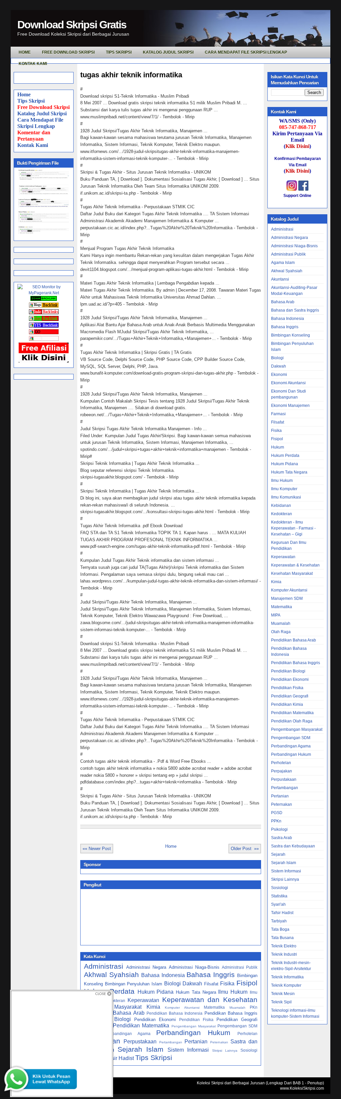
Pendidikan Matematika (141, 1025)
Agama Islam (283, 262)
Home (24, 94)
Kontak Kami (32, 145)
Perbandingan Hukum (193, 1032)
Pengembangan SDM (237, 1026)
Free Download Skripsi (68, 52)
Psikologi (279, 829)
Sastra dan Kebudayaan (293, 846)
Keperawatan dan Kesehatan (209, 999)
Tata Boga (280, 929)
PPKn (276, 821)
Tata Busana (282, 937)
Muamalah (237, 1007)
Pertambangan (170, 1042)
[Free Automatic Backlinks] (43, 299)
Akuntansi (280, 279)
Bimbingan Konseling (290, 335)
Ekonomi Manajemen (290, 405)
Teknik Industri (284, 954)
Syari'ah (278, 904)
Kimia (153, 1007)
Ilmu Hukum (232, 992)
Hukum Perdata (285, 455)
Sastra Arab (281, 837)
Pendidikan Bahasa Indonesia (175, 1013)
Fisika (227, 983)
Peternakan (219, 1042)
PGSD (276, 812)
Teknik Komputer (286, 985)
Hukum (277, 447)
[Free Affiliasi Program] (44, 361)
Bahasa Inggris (210, 974)
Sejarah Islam (141, 1049)
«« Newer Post (97, 848)
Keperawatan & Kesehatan (295, 565)
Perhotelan (247, 1033)
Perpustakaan (140, 1041)
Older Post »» (245, 848)
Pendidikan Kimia (287, 704)
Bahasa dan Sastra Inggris (295, 310)
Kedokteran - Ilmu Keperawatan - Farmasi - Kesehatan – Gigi (293, 528)
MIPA (275, 615)
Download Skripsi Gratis (71, 25)
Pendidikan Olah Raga (291, 721)
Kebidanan (281, 505)
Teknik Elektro (283, 946)
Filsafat (211, 983)
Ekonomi (279, 374)
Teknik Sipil (281, 1002)
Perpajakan (281, 771)
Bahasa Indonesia (162, 975)
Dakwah (192, 983)
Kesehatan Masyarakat (292, 573)
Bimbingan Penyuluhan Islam (133, 983)
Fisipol (246, 983)
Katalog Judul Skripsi (42, 113)
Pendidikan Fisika (196, 1019)
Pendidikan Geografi (236, 1019)
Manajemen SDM (287, 598)
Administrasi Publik (239, 967)
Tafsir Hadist (119, 1058)
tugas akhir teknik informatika (131, 75)
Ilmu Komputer (284, 489)
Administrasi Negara (146, 967)
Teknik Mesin (283, 993)
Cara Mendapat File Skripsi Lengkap (246, 52)
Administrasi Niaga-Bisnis (194, 967)
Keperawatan (143, 1000)
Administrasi (103, 966)
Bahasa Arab (282, 302)
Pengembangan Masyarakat (193, 1026)
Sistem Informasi (188, 1050)
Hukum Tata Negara (196, 992)
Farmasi (278, 414)
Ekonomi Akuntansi (288, 383)
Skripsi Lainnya (224, 1050)
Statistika (279, 896)
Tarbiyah (279, 921)
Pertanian (195, 1041)
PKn (253, 1007)
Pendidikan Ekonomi (155, 1019)
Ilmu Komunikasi (286, 497)
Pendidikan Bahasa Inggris (231, 1013)
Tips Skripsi (119, 52)
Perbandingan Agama (128, 1033)
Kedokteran (114, 1000)
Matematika (214, 1007)
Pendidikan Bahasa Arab (114, 1013)
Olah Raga (281, 631)
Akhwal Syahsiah (111, 974)
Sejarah (278, 854)
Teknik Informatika (287, 977)
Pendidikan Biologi (288, 671)
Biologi (172, 983)
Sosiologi (248, 1050)
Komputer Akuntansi (182, 1007)
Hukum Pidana (156, 992)
